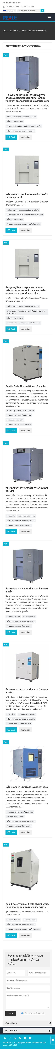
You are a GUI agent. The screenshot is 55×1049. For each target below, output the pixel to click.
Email (11, 136)
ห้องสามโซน (11, 714)
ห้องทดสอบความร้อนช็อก (15, 420)
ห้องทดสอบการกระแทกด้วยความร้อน (19, 425)
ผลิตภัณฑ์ (14, 31)
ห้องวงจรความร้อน (30, 920)
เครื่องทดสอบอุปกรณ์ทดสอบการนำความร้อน (21, 117)
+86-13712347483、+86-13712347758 (20, 7)
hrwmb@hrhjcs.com (13, 3)
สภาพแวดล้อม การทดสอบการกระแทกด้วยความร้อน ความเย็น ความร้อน (26, 312)
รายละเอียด (25, 137)
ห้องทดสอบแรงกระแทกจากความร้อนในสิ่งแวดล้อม (23, 224)
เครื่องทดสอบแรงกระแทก (15, 121)
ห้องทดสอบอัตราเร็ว (13, 920)
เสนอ (11, 1013)
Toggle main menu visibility (49, 16)
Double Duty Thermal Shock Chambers (20, 411)
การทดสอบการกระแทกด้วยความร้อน (19, 415)
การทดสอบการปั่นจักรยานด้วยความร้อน (20, 812)
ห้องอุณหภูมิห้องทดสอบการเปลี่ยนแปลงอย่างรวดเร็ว (24, 126)
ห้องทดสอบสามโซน (13, 617)
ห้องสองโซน (11, 516)
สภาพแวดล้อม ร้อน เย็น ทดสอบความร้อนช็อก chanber (25, 215)
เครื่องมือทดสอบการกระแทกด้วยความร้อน (21, 521)
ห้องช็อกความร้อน (29, 617)
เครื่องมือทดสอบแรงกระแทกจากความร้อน (20, 131)
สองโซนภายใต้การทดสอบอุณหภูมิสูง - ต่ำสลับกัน (23, 210)
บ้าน (4, 31)
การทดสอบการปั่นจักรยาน (15, 817)
